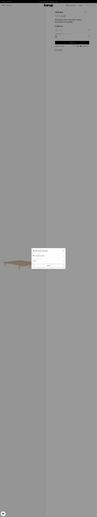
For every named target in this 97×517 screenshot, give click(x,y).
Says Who (63, 15)
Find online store (59, 49)
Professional (9, 1)
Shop (3, 5)
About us (9, 5)
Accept (48, 265)
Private (3, 1)
